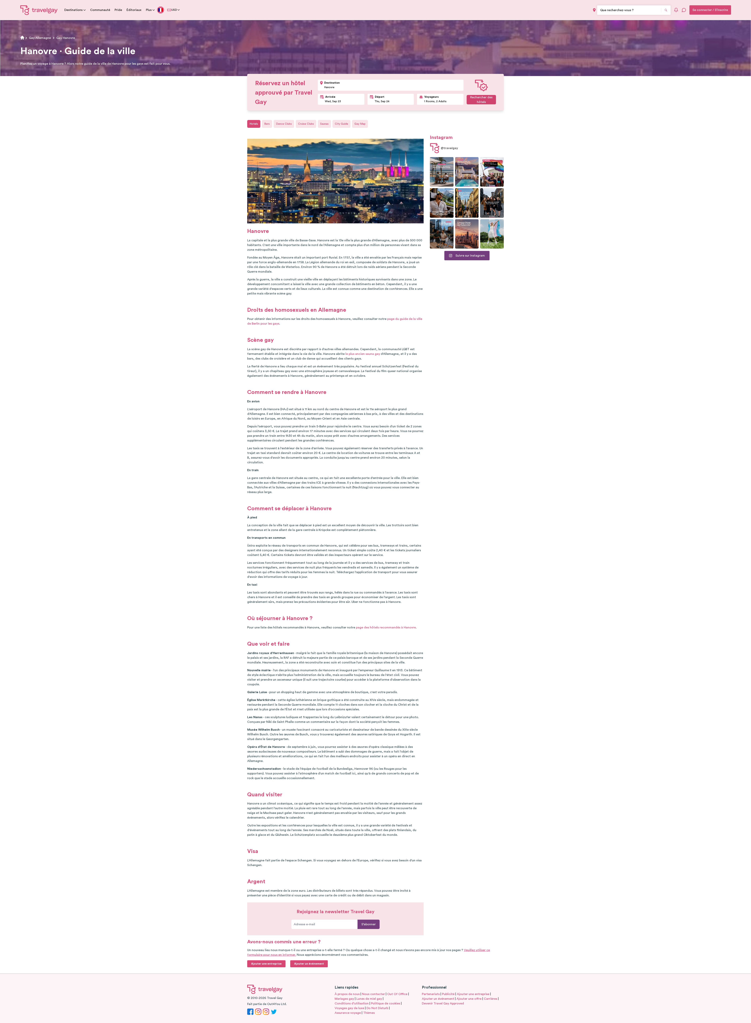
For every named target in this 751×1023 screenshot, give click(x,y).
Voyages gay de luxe (349, 1008)
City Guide (341, 124)
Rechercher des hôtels (481, 100)
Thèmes (369, 1012)
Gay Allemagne (40, 37)
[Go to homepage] (39, 10)
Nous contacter (373, 994)
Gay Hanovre (65, 37)
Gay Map (360, 124)
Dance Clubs (284, 124)
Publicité (448, 994)
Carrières (490, 998)
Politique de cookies (385, 1003)
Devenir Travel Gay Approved (443, 1003)
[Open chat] (684, 10)
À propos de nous (347, 994)
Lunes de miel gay (369, 998)
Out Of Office (397, 994)
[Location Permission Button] (594, 10)
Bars (267, 124)
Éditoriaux (134, 10)
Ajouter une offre (469, 998)
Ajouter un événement (438, 998)
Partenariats (431, 994)
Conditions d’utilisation (352, 1003)
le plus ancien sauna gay (362, 353)
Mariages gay (344, 998)
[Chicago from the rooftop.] (442, 234)
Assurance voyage (348, 1012)
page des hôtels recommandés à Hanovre (386, 627)
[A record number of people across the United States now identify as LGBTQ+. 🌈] (492, 172)
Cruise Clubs (306, 124)
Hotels (254, 124)
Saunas (324, 124)
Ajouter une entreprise (473, 994)
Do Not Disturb (377, 1008)
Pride (118, 10)
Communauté (100, 10)
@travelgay (449, 148)
